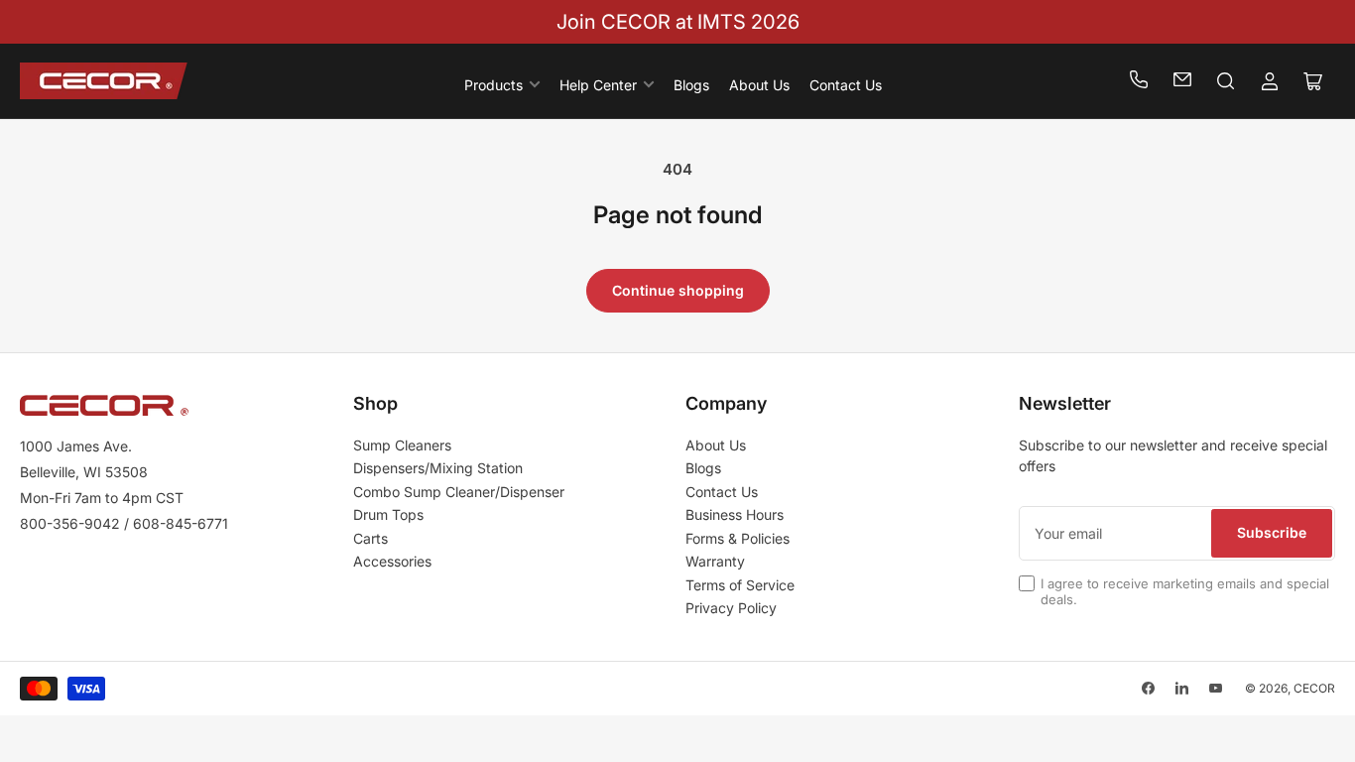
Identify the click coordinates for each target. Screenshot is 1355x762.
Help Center (598, 84)
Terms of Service (740, 584)
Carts (370, 538)
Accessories (392, 561)
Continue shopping (678, 290)
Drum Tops (388, 514)
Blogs (691, 84)
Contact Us (845, 84)
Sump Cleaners (402, 445)
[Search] (1226, 81)
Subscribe (1271, 532)
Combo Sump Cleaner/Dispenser (458, 491)
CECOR (1314, 688)
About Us (759, 84)
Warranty (715, 561)
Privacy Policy (731, 607)
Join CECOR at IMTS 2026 (678, 22)
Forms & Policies (737, 538)
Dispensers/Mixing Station (438, 467)
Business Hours (734, 514)
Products (493, 84)
